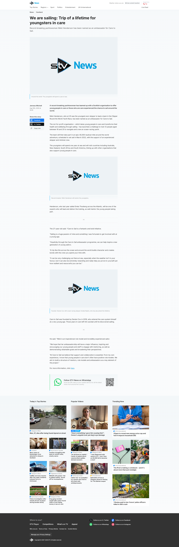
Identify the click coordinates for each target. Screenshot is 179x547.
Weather (111, 3)
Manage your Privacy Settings (40, 534)
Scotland (39, 12)
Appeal (74, 524)
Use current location (133, 3)
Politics (59, 7)
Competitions (48, 524)
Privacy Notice (53, 529)
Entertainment (70, 7)
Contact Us (62, 529)
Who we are (33, 529)
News (32, 12)
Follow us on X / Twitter (101, 520)
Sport (52, 7)
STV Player (34, 524)
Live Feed (145, 7)
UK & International (84, 7)
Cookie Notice (72, 529)
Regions (44, 7)
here (72, 368)
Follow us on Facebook (122, 520)
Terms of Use (43, 529)
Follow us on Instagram (123, 524)
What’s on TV (62, 524)
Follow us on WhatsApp (101, 524)
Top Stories (34, 7)
